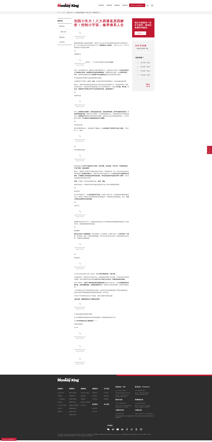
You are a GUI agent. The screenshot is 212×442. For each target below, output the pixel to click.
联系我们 (95, 404)
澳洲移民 (109, 5)
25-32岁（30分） (146, 66)
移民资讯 (62, 37)
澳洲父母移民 (72, 399)
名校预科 (60, 396)
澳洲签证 (117, 5)
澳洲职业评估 (72, 414)
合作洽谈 (94, 411)
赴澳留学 (101, 5)
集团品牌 (106, 396)
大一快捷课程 (61, 399)
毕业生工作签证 (85, 392)
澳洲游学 (60, 411)
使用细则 (96, 434)
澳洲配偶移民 (72, 408)
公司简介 (106, 392)
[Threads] (136, 429)
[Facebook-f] (127, 429)
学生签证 (83, 405)
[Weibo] (113, 429)
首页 (59, 12)
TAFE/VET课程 (62, 405)
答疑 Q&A (63, 31)
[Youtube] (118, 429)
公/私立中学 (61, 392)
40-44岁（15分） (146, 75)
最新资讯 (125, 5)
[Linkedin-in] (122, 429)
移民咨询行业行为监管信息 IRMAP (132, 434)
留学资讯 (63, 12)
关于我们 (106, 388)
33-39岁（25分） (146, 71)
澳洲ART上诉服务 (85, 402)
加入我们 (106, 404)
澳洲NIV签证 (72, 402)
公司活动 (62, 42)
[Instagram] (141, 429)
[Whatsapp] (132, 429)
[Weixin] (108, 429)
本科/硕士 (60, 402)
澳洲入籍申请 (72, 392)
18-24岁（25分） (146, 62)
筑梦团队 (106, 399)
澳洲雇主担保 (72, 411)
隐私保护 (90, 434)
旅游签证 (83, 396)
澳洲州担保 (72, 396)
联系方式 (94, 408)
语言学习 (60, 408)
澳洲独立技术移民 (74, 405)
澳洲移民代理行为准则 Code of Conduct (110, 434)
